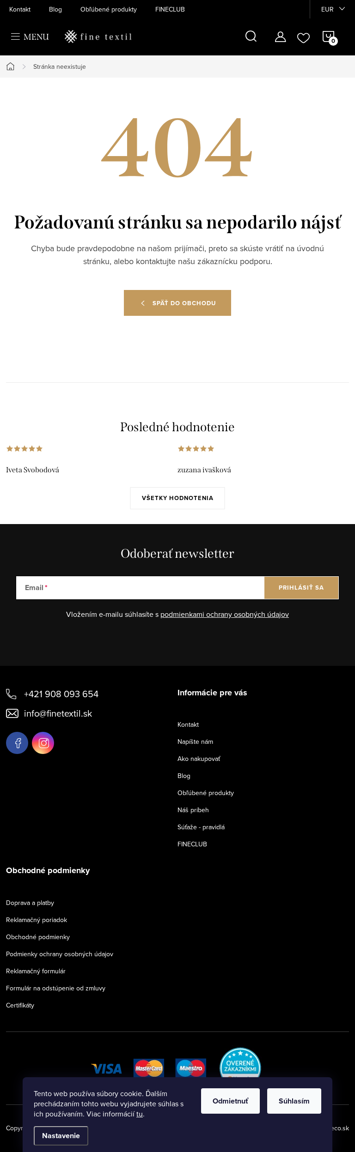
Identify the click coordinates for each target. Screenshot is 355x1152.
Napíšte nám (195, 741)
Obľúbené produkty (108, 9)
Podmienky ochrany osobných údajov (59, 954)
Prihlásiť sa (301, 587)
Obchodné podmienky (38, 937)
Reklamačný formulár (36, 971)
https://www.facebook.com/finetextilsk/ (17, 743)
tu (139, 1114)
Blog (55, 9)
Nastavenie (61, 1135)
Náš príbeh (193, 809)
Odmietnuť (230, 1101)
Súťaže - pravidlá (201, 827)
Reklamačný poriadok (36, 920)
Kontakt (20, 9)
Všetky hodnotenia (178, 498)
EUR (327, 9)
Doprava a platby (30, 903)
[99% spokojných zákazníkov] (240, 1067)
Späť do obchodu (184, 303)
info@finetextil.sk (58, 713)
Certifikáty (20, 1005)
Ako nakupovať (199, 758)
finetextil (43, 743)
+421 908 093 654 (61, 693)
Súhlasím (294, 1101)
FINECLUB (170, 9)
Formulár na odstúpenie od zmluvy (55, 988)
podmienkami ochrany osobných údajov (224, 614)
